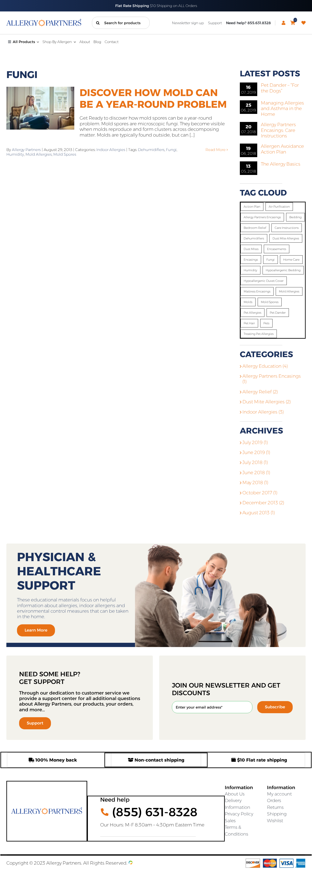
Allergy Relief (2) (260, 392)
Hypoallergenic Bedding (283, 270)
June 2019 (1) (256, 452)
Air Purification (279, 206)
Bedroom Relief (255, 228)
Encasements (276, 249)
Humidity (15, 154)
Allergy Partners (26, 149)
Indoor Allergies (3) (263, 412)
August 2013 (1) (258, 513)
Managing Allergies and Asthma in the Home (282, 108)
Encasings (251, 259)
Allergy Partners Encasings (262, 217)
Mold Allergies (38, 154)
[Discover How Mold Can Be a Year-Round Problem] (40, 108)
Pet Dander (278, 312)
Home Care (291, 259)
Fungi (171, 149)
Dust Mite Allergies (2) (266, 402)
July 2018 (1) (255, 462)
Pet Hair (249, 323)
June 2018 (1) (256, 472)
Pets (266, 323)
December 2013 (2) (263, 503)
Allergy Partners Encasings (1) (271, 378)
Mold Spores (64, 154)
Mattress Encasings (257, 291)
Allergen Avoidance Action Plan (282, 149)
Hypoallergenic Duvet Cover (264, 281)
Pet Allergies (252, 312)
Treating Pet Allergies (259, 334)
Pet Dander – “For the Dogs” (280, 88)
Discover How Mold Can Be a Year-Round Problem (153, 98)
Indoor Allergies (110, 149)
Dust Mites (251, 249)
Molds (248, 302)
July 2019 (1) (255, 442)
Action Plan (252, 206)
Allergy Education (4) (265, 366)
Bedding (295, 217)
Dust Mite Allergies (286, 238)
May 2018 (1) (255, 482)
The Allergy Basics (280, 164)
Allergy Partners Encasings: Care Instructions (278, 130)
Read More (215, 149)
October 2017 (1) (259, 493)
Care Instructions (287, 228)
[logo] (43, 21)
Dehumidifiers (151, 149)
